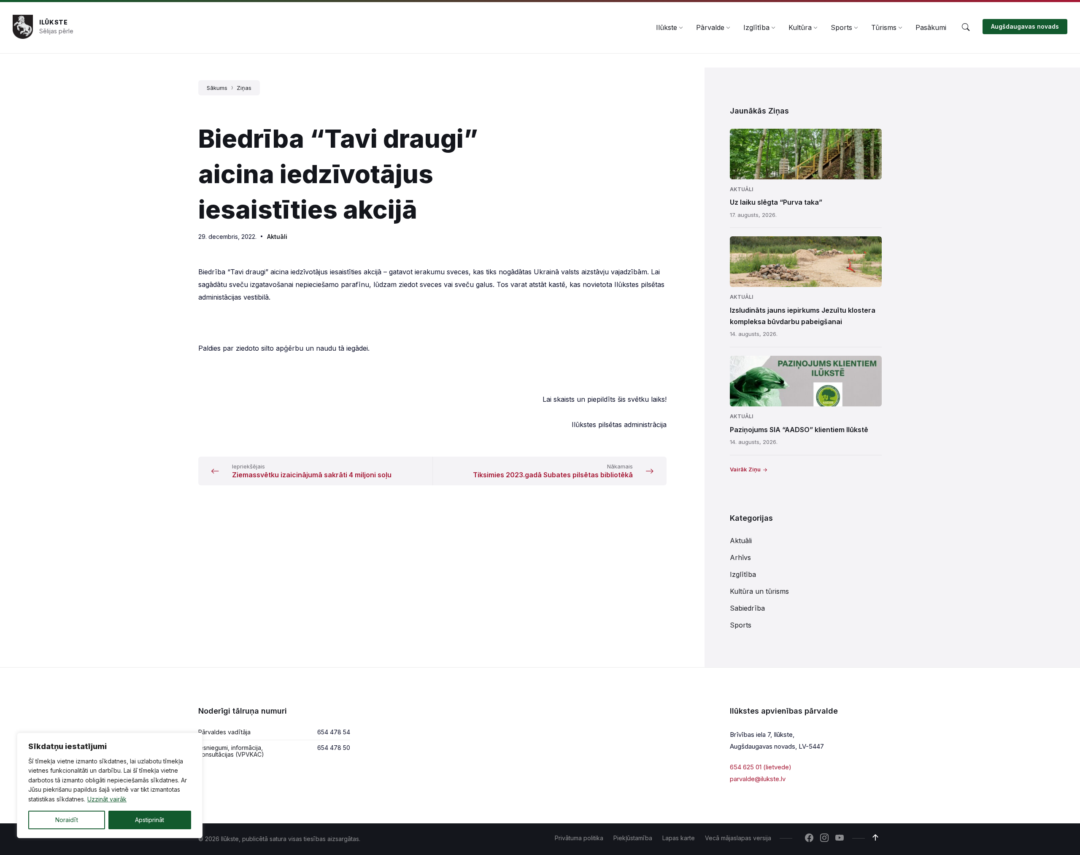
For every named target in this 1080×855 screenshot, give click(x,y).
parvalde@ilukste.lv (758, 779)
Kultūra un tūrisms (759, 591)
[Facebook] (809, 838)
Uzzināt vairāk (107, 799)
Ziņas (244, 87)
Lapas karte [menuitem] (678, 837)
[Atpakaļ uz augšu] (875, 837)
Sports (740, 625)
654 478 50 (333, 747)
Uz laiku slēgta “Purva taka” (776, 202)
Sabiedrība (747, 608)
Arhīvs (740, 557)
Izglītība (743, 574)
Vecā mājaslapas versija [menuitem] (738, 837)
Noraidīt (66, 819)
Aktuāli (277, 236)
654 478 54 (333, 732)
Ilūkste (53, 22)
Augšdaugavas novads (1025, 26)
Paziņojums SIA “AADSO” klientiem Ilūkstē (799, 429)
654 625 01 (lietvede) (760, 767)
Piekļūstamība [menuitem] (632, 837)
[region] (109, 785)
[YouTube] (839, 838)
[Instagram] (824, 838)
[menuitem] (666, 27)
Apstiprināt (149, 819)
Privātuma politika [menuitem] (579, 837)
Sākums (217, 87)
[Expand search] (965, 27)
